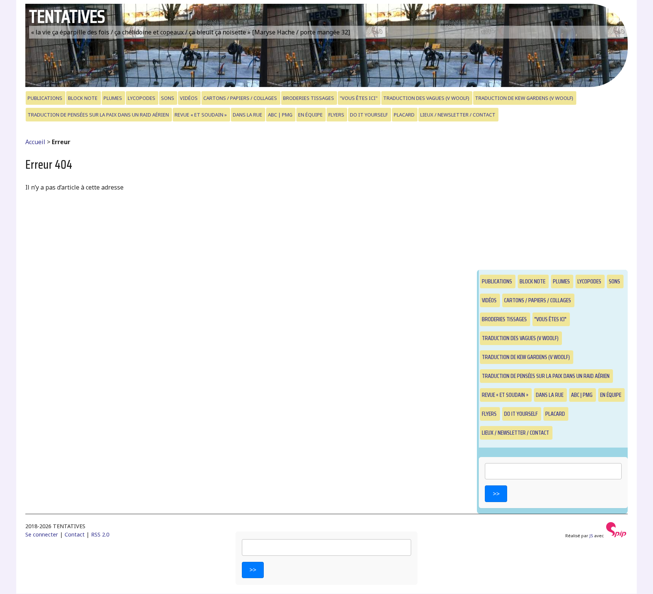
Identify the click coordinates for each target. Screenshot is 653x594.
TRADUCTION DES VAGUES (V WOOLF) (426, 98)
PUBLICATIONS (45, 98)
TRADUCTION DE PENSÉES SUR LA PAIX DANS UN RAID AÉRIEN (98, 114)
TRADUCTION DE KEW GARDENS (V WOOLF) (524, 98)
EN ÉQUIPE (310, 114)
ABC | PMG (280, 114)
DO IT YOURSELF (369, 114)
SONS (167, 98)
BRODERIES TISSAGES (308, 98)
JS (591, 535)
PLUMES (113, 98)
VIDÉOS (189, 98)
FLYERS (336, 114)
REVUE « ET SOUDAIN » (201, 114)
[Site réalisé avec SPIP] (616, 535)
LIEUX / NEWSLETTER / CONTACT (457, 114)
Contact (75, 534)
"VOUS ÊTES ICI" (359, 98)
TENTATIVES (67, 16)
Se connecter (41, 534)
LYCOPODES (141, 98)
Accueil (35, 142)
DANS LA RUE (247, 114)
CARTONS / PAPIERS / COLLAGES (240, 98)
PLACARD (404, 114)
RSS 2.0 (100, 534)
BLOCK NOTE (82, 98)
